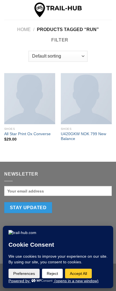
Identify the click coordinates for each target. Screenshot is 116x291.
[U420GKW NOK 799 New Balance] (86, 98)
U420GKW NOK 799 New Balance (83, 136)
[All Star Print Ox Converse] (29, 98)
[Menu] (7, 10)
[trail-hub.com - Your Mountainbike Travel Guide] (58, 9)
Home (24, 29)
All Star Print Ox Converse (27, 134)
